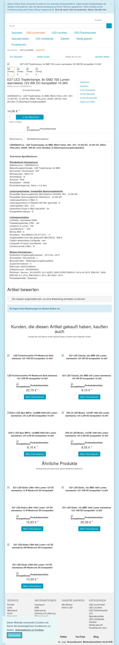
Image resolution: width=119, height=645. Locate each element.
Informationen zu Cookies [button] (29, 630)
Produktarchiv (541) (98, 627)
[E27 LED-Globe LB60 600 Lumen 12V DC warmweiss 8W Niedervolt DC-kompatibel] (32, 546)
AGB (37, 607)
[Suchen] (109, 25)
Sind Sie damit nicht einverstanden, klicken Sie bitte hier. (81, 9)
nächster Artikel (102, 56)
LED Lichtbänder (45, 38)
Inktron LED (67, 607)
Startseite (17, 32)
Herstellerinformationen (38, 138)
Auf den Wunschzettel (88, 98)
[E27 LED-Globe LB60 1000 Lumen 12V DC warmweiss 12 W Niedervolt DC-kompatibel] (32, 489)
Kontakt (10, 604)
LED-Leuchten (60, 32)
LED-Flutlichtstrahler (85, 32)
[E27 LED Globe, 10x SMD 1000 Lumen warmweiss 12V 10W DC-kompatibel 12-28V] (87, 489)
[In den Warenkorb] (21, 396)
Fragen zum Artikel (87, 101)
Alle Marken (67, 604)
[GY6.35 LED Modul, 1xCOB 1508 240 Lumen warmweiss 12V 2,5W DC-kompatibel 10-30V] (87, 414)
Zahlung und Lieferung (45, 613)
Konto (10, 613)
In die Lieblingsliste (87, 90)
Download (32, 278)
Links (9, 607)
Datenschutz (40, 610)
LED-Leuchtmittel (36, 32)
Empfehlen (84, 86)
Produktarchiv (19, 44)
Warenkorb (12, 610)
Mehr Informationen (35, 396)
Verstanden (14, 635)
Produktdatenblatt (48, 128)
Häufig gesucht (84, 38)
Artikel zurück (43, 56)
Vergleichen (84, 82)
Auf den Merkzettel (87, 94)
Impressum (40, 604)
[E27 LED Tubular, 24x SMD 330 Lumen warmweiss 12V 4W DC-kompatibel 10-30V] (87, 357)
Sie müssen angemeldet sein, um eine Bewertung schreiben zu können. (49, 299)
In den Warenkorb (30, 117)
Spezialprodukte (20, 38)
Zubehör (65, 38)
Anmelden (98, 20)
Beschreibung (16, 138)
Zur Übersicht (16, 56)
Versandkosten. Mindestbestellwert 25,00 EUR (89, 641)
